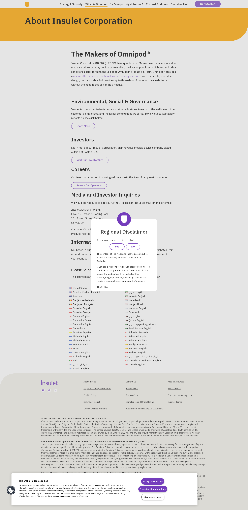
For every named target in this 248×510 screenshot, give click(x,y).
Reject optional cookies (153, 489)
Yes (117, 246)
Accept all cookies (153, 481)
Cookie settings (152, 497)
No (133, 246)
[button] (11, 490)
